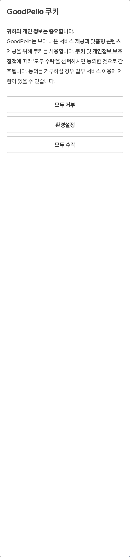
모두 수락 (65, 145)
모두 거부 (65, 105)
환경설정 (65, 125)
